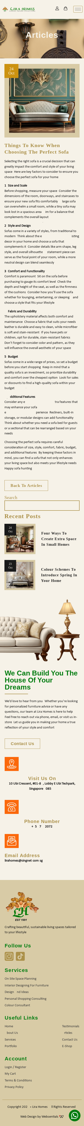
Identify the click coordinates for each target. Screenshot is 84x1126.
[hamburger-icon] (78, 9)
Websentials (50, 1117)
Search (10, 497)
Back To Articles (26, 485)
